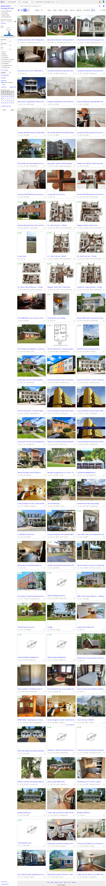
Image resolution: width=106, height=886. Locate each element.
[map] (28, 10)
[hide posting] (44, 42)
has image (5, 13)
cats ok (4, 52)
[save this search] (103, 6)
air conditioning (6, 61)
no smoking (5, 57)
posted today (5, 15)
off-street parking (8, 82)
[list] (18, 10)
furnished (4, 56)
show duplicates (6, 17)
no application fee (7, 65)
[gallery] (25, 10)
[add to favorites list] (19, 42)
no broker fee (5, 67)
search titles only (6, 11)
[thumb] (22, 10)
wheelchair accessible (8, 59)
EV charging (5, 63)
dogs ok (4, 54)
